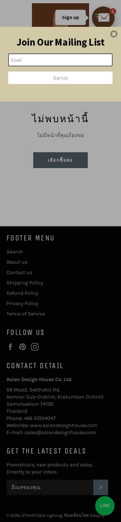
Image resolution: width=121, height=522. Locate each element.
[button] (114, 34)
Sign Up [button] (60, 77)
